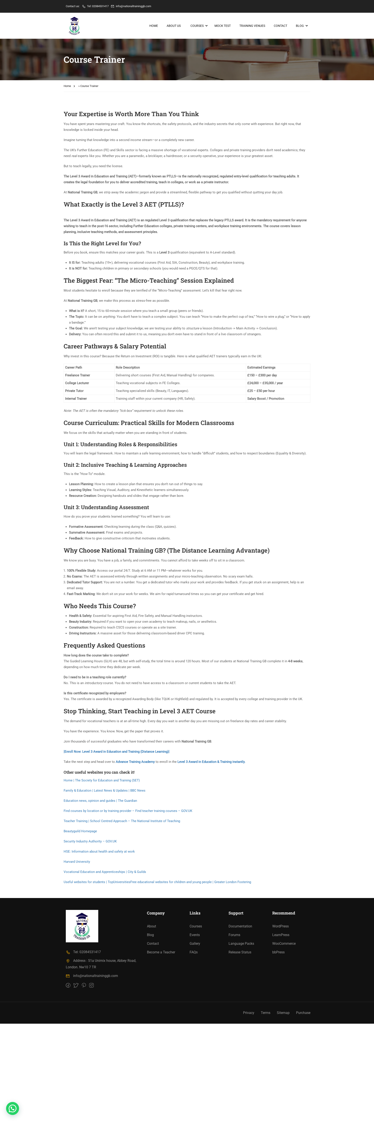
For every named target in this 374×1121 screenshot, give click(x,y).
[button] (12, 1108)
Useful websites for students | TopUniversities (97, 882)
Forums (234, 935)
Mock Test (222, 25)
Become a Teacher (161, 952)
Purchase (303, 1013)
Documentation (240, 926)
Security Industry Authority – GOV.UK (90, 841)
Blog (300, 25)
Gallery (195, 943)
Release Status (240, 952)
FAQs (194, 952)
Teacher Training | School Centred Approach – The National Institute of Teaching (122, 821)
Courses (197, 25)
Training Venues (252, 25)
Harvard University (77, 862)
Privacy (248, 1013)
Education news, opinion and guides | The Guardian (100, 801)
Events (195, 935)
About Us (174, 25)
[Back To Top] (365, 1113)
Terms (265, 1013)
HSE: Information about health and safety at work (99, 851)
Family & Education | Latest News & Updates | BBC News (104, 790)
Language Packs (241, 943)
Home (153, 25)
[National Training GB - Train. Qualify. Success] (74, 26)
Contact (280, 25)
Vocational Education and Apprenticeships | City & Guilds (105, 872)
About (151, 926)
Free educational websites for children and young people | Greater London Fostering (190, 882)
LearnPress (280, 935)
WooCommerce (284, 943)
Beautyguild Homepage (80, 831)
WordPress (280, 926)
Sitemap (283, 1013)
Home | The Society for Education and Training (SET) (102, 780)
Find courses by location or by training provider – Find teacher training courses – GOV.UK (128, 811)
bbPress (278, 952)
